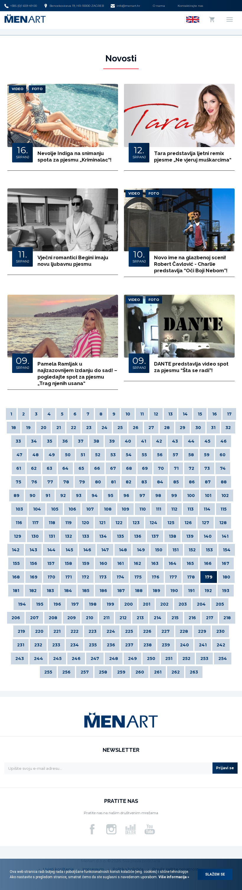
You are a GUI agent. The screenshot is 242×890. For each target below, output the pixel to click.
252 (186, 658)
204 (201, 604)
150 (158, 549)
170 (51, 577)
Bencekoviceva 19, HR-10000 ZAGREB (77, 6)
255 (48, 672)
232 (38, 645)
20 (43, 427)
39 (112, 441)
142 (15, 549)
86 (192, 482)
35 (49, 441)
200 (128, 604)
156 (33, 563)
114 (207, 509)
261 (157, 672)
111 (158, 509)
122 (118, 522)
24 (104, 427)
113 (190, 509)
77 (50, 482)
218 (227, 617)
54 (129, 454)
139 (190, 536)
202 (164, 604)
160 (103, 563)
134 (103, 536)
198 (93, 604)
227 (165, 631)
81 (113, 482)
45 (207, 441)
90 (32, 495)
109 (125, 509)
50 (68, 454)
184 (68, 590)
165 (190, 563)
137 (155, 536)
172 (85, 577)
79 (82, 482)
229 (202, 631)
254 (222, 658)
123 (136, 522)
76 (34, 482)
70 (161, 468)
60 (222, 454)
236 (111, 645)
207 (34, 617)
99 (174, 495)
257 (85, 672)
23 (88, 427)
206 (16, 617)
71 (176, 468)
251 (168, 658)
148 (123, 549)
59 (207, 454)
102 (225, 495)
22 (73, 427)
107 (90, 509)
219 (21, 631)
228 (184, 631)
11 (142, 414)
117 (35, 522)
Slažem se (215, 874)
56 (160, 454)
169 (33, 577)
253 (204, 658)
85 (176, 482)
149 (141, 549)
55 (144, 454)
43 (175, 441)
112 (174, 509)
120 (85, 522)
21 (58, 427)
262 (175, 672)
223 (93, 631)
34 (34, 441)
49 (52, 454)
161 (120, 563)
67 (113, 468)
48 (35, 454)
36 (65, 441)
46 (223, 441)
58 (191, 454)
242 (221, 645)
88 (224, 482)
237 (129, 645)
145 (69, 549)
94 (94, 495)
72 (191, 468)
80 (98, 482)
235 (93, 645)
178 (191, 577)
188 (139, 590)
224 (111, 631)
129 (17, 536)
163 (154, 563)
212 (123, 617)
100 (191, 495)
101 (208, 495)
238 (147, 645)
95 (110, 495)
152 (192, 549)
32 (228, 427)
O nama (159, 6)
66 (97, 468)
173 (103, 577)
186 (103, 590)
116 (19, 522)
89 (16, 495)
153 (209, 549)
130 (35, 536)
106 (72, 509)
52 (97, 454)
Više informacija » (173, 877)
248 (113, 658)
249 (132, 658)
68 (129, 468)
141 (225, 536)
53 (113, 454)
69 (145, 468)
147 (105, 549)
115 (223, 509)
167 (225, 563)
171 (68, 577)
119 (68, 522)
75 (18, 482)
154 (226, 549)
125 (170, 522)
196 (57, 604)
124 (153, 522)
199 (110, 604)
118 (52, 522)
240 (184, 645)
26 (135, 427)
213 (140, 617)
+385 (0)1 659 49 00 (23, 6)
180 (226, 577)
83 (144, 482)
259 (121, 672)
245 (57, 658)
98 (158, 495)
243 (19, 658)
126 (188, 522)
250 (151, 658)
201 (146, 604)
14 (185, 414)
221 (56, 631)
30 (198, 427)
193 (225, 590)
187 (121, 590)
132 (68, 536)
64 (65, 468)
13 (170, 414)
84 (160, 482)
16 (214, 414)
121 (102, 522)
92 (63, 495)
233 (56, 645)
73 (207, 468)
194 (22, 604)
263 (194, 672)
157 (51, 563)
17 (229, 414)
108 (108, 509)
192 (208, 590)
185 (85, 590)
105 (54, 509)
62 (34, 468)
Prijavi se (225, 768)
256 (66, 672)
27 (151, 427)
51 (83, 454)
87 (208, 482)
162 (137, 563)
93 (78, 495)
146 (87, 549)
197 (75, 604)
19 (28, 427)
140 (208, 536)
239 (166, 645)
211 (106, 617)
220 (39, 631)
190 (174, 590)
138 (172, 536)
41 (143, 441)
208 (53, 617)
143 (33, 549)
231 (20, 645)
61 (18, 468)
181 (16, 590)
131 (52, 536)
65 (81, 468)
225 (129, 631)
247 (95, 658)
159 (85, 563)
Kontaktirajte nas (190, 6)
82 (128, 482)
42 (159, 441)
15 (200, 414)
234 (74, 645)
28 (167, 427)
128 (223, 522)
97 (142, 495)
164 (172, 563)
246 (76, 658)
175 (138, 577)
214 (157, 617)
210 (89, 617)
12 (156, 414)
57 (175, 454)
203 (183, 604)
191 (191, 590)
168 (16, 577)
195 (39, 604)
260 (139, 672)
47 (19, 454)
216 (192, 617)
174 (120, 577)
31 (213, 427)
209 (71, 617)
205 (220, 604)
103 (19, 509)
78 (66, 482)
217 (209, 617)
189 (156, 590)
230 (220, 631)
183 (50, 590)
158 (68, 563)
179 (208, 577)
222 (75, 631)
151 (175, 549)
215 (175, 617)
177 (173, 577)
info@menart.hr (128, 6)
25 (120, 427)
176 (155, 577)
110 (142, 509)
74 (223, 468)
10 (127, 414)
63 (49, 468)
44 (191, 441)
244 (38, 658)
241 (203, 645)
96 (126, 495)
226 (147, 631)
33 (18, 441)
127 (205, 522)
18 (13, 427)
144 (51, 549)
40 (128, 441)
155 (16, 563)
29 (182, 427)
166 (208, 563)
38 (96, 441)
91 (47, 495)
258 (103, 672)
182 (33, 590)
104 (37, 509)
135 (120, 536)
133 (85, 536)
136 (137, 536)
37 (81, 441)
